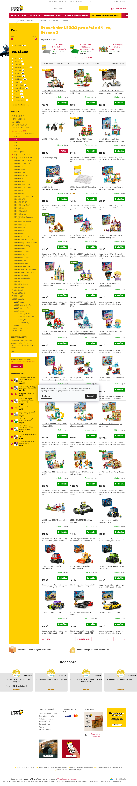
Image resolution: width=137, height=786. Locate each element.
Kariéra (41, 727)
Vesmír (18, 91)
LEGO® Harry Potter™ (22, 222)
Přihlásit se (16, 366)
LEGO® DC (18, 190)
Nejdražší (71, 63)
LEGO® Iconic (19, 228)
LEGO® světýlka (20, 320)
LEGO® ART (19, 166)
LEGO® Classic (20, 181)
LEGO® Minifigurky (21, 254)
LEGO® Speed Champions (24, 272)
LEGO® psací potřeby (22, 314)
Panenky (19, 73)
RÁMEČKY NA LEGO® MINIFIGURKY (20, 330)
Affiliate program (45, 730)
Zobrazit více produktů (82, 58)
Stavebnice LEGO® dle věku (24, 134)
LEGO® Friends (20, 214)
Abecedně (96, 63)
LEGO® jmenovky (20, 311)
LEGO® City (18, 178)
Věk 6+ (16, 143)
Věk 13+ (17, 149)
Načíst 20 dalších (83, 639)
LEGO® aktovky (20, 302)
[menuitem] (18, 15)
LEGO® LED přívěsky (22, 246)
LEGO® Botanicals (21, 175)
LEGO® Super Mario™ (22, 278)
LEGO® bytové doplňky (23, 305)
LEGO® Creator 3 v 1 (22, 184)
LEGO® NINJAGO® (21, 258)
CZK (114, 1)
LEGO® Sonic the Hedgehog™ (25, 269)
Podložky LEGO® (18, 293)
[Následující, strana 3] (120, 639)
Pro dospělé (19, 152)
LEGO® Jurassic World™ (23, 240)
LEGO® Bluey (19, 172)
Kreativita (19, 70)
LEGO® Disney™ (20, 193)
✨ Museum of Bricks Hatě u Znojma (69, 770)
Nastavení (46, 396)
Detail (63, 151)
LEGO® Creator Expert (22, 187)
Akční (18, 58)
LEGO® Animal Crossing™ (24, 160)
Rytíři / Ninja (20, 85)
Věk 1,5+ (17, 137)
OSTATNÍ (15, 326)
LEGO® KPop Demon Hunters (25, 243)
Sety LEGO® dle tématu (23, 158)
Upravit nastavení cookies (67, 779)
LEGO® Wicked (20, 287)
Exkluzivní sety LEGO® (20, 128)
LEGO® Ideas (19, 234)
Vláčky (18, 94)
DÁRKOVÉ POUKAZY (19, 125)
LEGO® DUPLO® (20, 202)
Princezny (19, 76)
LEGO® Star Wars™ (21, 275)
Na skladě (20, 45)
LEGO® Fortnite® (20, 211)
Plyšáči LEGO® (17, 296)
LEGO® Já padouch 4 (22, 237)
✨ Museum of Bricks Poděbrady (80, 768)
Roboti (18, 82)
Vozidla (19, 97)
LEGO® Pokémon (21, 263)
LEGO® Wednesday (21, 284)
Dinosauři (19, 64)
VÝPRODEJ (16, 122)
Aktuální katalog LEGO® (57, 1)
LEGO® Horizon (20, 225)
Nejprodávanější (83, 63)
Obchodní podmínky (77, 1)
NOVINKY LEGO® (18, 119)
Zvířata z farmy (21, 100)
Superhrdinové (21, 88)
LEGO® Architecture (22, 164)
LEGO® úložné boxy (21, 323)
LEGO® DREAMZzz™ (22, 205)
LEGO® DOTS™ (20, 199)
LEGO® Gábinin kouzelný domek (23, 218)
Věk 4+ (16, 140)
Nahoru (47, 639)
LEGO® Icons (19, 231)
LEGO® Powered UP (22, 266)
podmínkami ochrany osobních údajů (23, 361)
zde (83, 391)
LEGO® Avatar (19, 169)
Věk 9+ (16, 146)
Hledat (83, 8)
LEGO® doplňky (18, 299)
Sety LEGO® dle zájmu (22, 155)
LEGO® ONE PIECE (21, 260)
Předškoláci (20, 79)
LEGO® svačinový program (24, 317)
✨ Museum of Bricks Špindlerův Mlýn (108, 768)
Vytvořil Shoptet (120, 779)
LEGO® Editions (20, 208)
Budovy (18, 61)
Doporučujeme (48, 63)
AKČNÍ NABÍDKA (18, 116)
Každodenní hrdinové (23, 67)
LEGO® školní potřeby (22, 308)
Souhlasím (91, 396)
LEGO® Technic (20, 281)
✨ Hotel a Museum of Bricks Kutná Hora (51, 768)
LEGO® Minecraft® (21, 252)
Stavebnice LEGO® (19, 131)
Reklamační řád (44, 724)
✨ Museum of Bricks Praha (24, 768)
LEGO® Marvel (20, 249)
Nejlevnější (60, 63)
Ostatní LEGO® (17, 290)
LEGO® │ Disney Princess (23, 196)
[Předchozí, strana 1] (111, 639)
